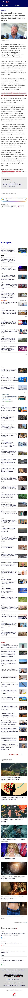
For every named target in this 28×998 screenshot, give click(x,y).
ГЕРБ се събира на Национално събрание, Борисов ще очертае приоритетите (7, 590)
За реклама (9, 982)
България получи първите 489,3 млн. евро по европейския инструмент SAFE (8, 461)
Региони (17, 5)
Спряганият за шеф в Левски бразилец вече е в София (12, 961)
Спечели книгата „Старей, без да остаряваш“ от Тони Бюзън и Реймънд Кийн (13, 798)
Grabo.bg (13, 970)
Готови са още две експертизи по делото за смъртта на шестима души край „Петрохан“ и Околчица (9, 505)
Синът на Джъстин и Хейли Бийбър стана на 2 (11, 943)
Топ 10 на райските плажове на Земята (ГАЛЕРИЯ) (9, 698)
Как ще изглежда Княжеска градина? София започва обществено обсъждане (8, 453)
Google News (6, 206)
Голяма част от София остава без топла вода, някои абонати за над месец (9, 645)
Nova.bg (12, 971)
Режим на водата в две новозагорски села (7, 546)
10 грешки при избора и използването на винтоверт (12, 820)
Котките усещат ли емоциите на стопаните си (9, 303)
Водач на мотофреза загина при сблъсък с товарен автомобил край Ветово (9, 409)
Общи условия (19, 990)
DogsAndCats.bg (16, 969)
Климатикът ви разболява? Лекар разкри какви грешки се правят (9, 691)
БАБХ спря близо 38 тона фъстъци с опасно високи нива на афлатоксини (8, 470)
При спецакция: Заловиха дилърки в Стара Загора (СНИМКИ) (8, 634)
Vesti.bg (8, 971)
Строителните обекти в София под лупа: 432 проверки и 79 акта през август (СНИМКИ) (8, 427)
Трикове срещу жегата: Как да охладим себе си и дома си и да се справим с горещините (13, 934)
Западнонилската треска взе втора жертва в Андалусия (9, 598)
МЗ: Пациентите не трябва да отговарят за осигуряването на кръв (9, 331)
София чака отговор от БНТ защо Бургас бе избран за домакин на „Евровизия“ (9, 572)
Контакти (22, 982)
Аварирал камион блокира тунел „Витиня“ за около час (9, 512)
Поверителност (8, 985)
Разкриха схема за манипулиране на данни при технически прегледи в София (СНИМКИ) (9, 581)
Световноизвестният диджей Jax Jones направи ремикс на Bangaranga (9, 708)
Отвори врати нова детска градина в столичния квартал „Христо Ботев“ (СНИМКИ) (9, 312)
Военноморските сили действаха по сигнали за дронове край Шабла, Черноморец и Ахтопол (8, 295)
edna (3, 945)
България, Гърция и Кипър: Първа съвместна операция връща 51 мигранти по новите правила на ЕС (9, 730)
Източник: (3, 193)
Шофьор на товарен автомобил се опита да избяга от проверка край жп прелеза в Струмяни (9, 444)
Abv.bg (2, 969)
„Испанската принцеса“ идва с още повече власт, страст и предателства (12, 897)
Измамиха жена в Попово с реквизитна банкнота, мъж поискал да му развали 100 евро (9, 625)
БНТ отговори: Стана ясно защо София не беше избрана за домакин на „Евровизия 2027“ (8, 349)
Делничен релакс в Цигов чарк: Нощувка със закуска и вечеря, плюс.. (9, 399)
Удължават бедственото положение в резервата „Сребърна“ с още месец (8, 340)
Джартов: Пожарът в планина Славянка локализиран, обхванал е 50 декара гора (9, 487)
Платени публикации (16, 982)
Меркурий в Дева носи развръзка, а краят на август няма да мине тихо (13, 877)
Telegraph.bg (17, 971)
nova (3, 938)
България (6, 242)
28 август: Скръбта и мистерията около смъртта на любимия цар (13, 951)
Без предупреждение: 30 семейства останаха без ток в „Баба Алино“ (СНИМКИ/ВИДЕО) (9, 539)
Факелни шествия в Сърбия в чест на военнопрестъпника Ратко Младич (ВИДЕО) (9, 564)
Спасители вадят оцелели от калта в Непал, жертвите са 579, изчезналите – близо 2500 (9, 286)
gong (3, 965)
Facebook (14, 206)
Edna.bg (22, 970)
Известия (23, 985)
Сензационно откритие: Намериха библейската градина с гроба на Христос (9, 715)
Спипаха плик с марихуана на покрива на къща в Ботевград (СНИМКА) (9, 496)
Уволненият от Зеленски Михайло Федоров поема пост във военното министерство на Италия (8, 277)
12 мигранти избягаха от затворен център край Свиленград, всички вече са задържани (9, 251)
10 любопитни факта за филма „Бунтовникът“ (13, 839)
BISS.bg (3, 970)
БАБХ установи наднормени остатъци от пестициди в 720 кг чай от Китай (9, 370)
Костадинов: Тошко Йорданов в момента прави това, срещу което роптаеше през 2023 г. (12, 184)
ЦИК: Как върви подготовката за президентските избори (9, 676)
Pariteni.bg (18, 970)
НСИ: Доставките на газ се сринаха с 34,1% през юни (8, 615)
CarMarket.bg (22, 969)
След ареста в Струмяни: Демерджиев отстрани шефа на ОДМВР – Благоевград (9, 722)
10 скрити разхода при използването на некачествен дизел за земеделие (11, 778)
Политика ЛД (16, 985)
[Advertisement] (14, 224)
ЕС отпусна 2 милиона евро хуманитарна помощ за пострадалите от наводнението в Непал (9, 418)
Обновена (3, 642)
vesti (3, 955)
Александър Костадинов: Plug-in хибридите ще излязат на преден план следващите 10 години (8, 260)
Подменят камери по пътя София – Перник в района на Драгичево (9, 684)
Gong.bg (11, 969)
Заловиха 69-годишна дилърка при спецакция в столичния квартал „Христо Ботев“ (9, 479)
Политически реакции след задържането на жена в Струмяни (9, 435)
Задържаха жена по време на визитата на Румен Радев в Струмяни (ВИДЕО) (9, 556)
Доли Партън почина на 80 (8, 858)
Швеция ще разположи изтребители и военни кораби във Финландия (8, 387)
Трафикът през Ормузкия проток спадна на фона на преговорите (8, 530)
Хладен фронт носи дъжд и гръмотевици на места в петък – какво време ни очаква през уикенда (8, 654)
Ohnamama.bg (8, 970)
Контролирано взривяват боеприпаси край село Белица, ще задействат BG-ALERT (8, 662)
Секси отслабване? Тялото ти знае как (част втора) (12, 917)
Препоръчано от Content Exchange (20, 922)
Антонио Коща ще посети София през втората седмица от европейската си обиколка (9, 379)
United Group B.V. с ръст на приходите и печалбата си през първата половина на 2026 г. (9, 323)
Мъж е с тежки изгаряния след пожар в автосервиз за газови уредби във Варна (9, 738)
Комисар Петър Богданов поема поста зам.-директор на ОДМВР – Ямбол (9, 521)
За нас (5, 982)
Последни (5, 5)
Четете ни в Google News (14, 979)
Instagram (22, 206)
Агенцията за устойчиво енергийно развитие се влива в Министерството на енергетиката (9, 747)
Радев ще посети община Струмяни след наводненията (9, 669)
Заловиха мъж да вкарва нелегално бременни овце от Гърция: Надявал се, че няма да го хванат (9, 608)
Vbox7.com (7, 969)
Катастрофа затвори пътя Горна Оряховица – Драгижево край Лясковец (8, 268)
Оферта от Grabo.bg (4, 394)
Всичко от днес (14, 754)
